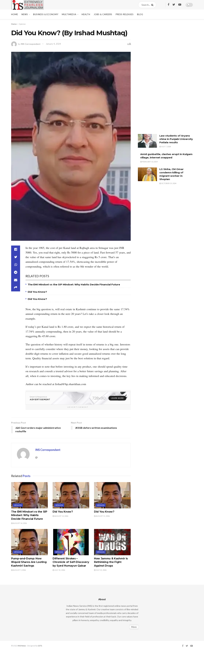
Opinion (22, 24)
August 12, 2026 (61, 516)
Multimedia (69, 14)
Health (86, 14)
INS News (22, 645)
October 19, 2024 (168, 183)
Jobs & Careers (103, 14)
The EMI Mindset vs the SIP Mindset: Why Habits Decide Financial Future (74, 284)
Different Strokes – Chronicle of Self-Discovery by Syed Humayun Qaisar (71, 562)
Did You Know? (37, 291)
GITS (40, 645)
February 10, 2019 (150, 162)
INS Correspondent (30, 44)
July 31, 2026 (59, 570)
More (134, 627)
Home (14, 14)
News (25, 14)
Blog (140, 14)
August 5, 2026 (19, 570)
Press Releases (125, 14)
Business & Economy (45, 14)
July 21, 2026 (100, 570)
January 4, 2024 (53, 44)
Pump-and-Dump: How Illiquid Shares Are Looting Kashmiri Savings (29, 562)
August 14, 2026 (20, 523)
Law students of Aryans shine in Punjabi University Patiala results (176, 139)
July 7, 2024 (166, 146)
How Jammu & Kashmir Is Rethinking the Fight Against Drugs (111, 562)
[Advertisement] (162, 79)
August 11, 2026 (102, 516)
